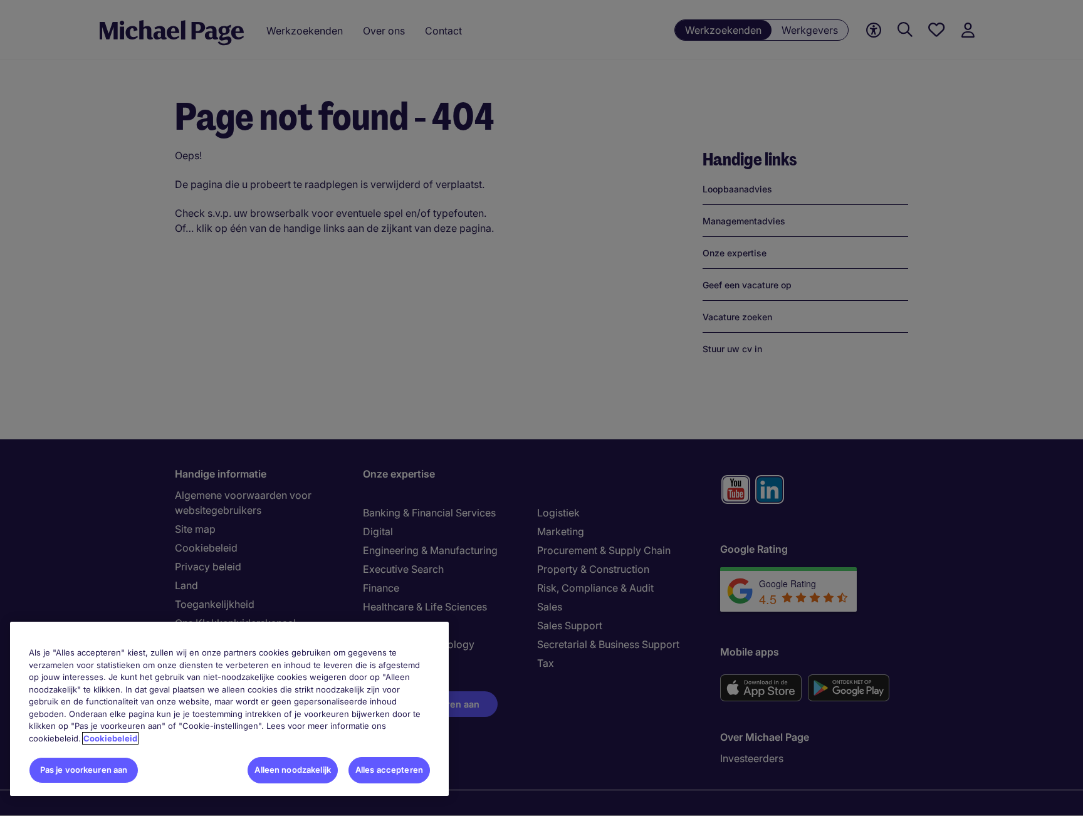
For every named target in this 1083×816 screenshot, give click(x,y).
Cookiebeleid (110, 738)
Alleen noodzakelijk (292, 770)
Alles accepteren (389, 770)
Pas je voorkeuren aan (84, 770)
